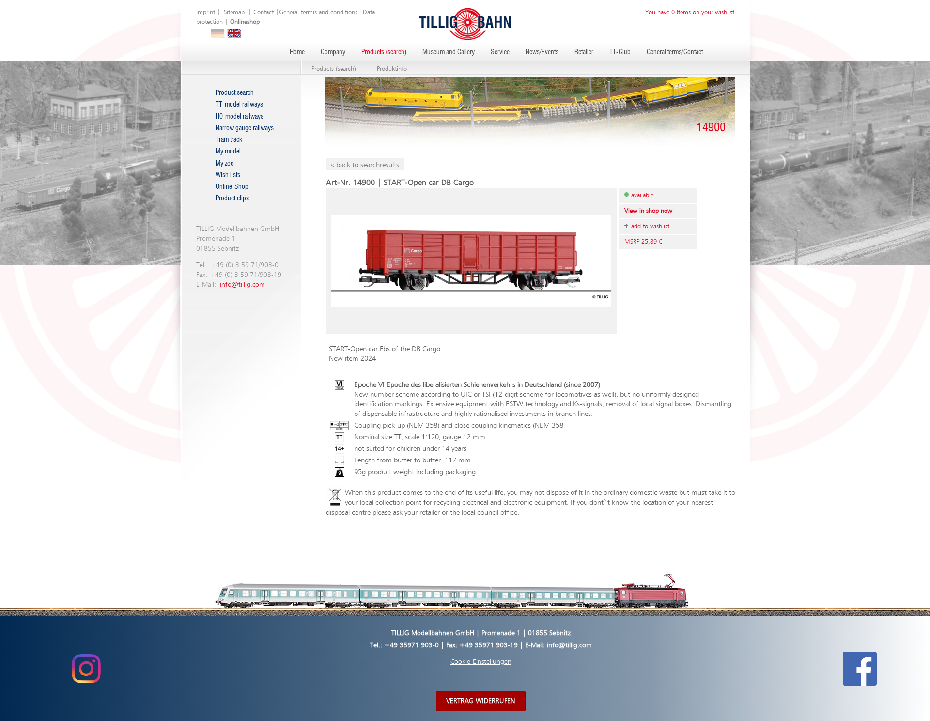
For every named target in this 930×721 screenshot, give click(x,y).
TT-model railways (239, 104)
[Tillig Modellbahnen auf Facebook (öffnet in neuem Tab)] (860, 668)
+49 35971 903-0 (411, 645)
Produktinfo (392, 69)
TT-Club (620, 52)
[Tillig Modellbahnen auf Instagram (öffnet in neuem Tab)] (86, 668)
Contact (263, 12)
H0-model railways (240, 116)
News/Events (542, 52)
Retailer (583, 52)
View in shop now (648, 211)
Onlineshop (245, 22)
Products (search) (383, 52)
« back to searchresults (365, 165)
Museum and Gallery (448, 52)
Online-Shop (232, 187)
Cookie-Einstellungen (481, 662)
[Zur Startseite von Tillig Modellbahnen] (465, 23)
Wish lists (228, 175)
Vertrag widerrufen (480, 701)
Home (297, 52)
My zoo (225, 163)
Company (333, 52)
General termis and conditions (318, 12)
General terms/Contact (675, 52)
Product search (235, 93)
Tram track (229, 140)
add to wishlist (650, 226)
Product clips (232, 198)
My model (228, 151)
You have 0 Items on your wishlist (689, 12)
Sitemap (234, 12)
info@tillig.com (242, 284)
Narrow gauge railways (245, 128)
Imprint (205, 12)
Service (500, 52)
